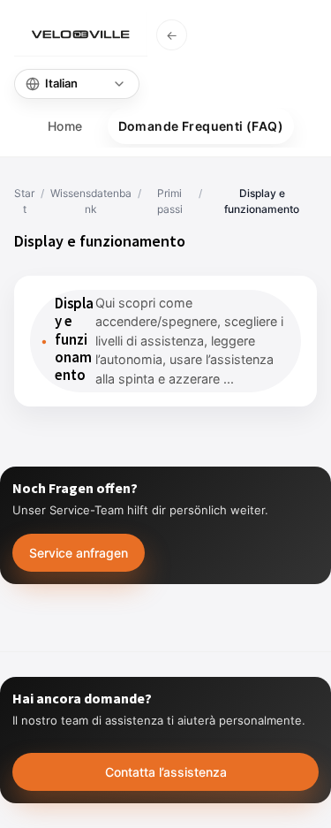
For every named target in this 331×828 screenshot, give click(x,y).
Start (24, 201)
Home (65, 125)
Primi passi (170, 201)
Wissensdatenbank (91, 201)
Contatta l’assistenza (166, 771)
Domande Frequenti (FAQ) (201, 125)
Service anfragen (78, 552)
